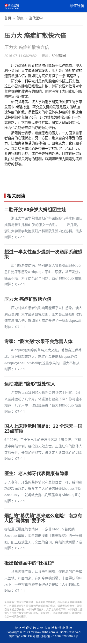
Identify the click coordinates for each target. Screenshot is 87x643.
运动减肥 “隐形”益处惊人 (29, 384)
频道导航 (77, 6)
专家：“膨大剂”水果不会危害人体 (38, 341)
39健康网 (59, 55)
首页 (7, 18)
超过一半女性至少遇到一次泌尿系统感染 (43, 254)
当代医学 (36, 18)
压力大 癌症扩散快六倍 (27, 299)
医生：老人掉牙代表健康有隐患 (36, 473)
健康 (20, 18)
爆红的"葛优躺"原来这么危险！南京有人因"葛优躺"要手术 (43, 518)
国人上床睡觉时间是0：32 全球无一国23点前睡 (43, 428)
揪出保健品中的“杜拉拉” (29, 563)
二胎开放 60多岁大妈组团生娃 (35, 209)
